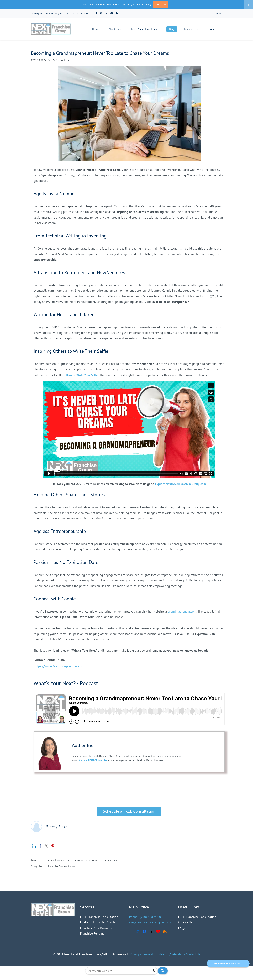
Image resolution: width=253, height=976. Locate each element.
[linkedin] (96, 13)
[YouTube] (158, 931)
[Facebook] (144, 931)
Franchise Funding (92, 933)
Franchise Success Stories (61, 866)
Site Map (177, 954)
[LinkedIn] (137, 931)
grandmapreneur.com (182, 611)
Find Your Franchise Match (97, 922)
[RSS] (164, 931)
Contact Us (185, 922)
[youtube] (111, 13)
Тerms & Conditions (155, 954)
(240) (143, 917)
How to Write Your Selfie (82, 375)
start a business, (75, 860)
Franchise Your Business (96, 928)
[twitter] (106, 13)
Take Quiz (160, 4)
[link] (34, 846)
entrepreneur (111, 860)
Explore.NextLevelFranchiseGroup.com (180, 484)
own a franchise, (57, 860)
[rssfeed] (117, 13)
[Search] (162, 971)
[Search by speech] (154, 971)
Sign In (218, 13)
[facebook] (101, 13)
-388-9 (151, 917)
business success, (94, 860)
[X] (151, 931)
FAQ (181, 928)
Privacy (134, 954)
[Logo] (51, 29)
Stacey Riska (62, 60)
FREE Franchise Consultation (99, 917)
